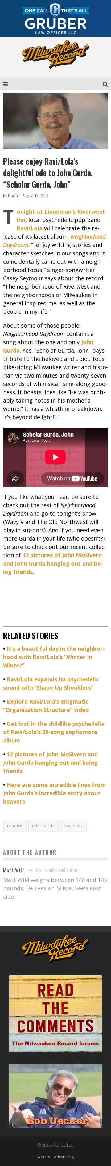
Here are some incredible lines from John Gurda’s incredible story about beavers (54, 793)
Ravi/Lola (73, 826)
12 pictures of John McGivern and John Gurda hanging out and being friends (50, 762)
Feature (15, 826)
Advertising (64, 1157)
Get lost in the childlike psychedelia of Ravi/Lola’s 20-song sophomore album (54, 732)
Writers (43, 1157)
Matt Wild (11, 195)
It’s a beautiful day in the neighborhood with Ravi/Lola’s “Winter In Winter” (54, 657)
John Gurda (43, 826)
